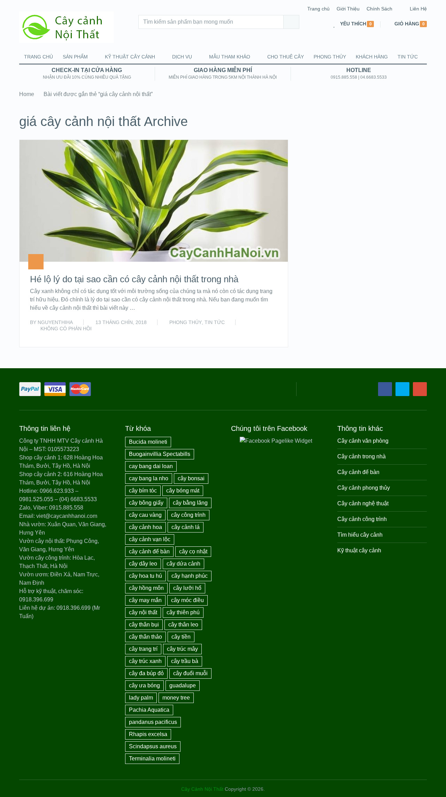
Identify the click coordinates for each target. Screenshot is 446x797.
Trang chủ (318, 8)
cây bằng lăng (190, 503)
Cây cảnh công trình (362, 519)
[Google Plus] (420, 389)
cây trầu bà (184, 661)
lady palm (141, 698)
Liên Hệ (418, 8)
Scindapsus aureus (153, 746)
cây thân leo (183, 625)
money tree (176, 698)
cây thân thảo (145, 637)
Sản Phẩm (75, 57)
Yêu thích (353, 23)
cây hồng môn (146, 588)
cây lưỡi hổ (187, 588)
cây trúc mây (182, 649)
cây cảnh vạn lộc (149, 539)
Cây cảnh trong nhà (361, 456)
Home (26, 94)
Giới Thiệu (348, 8)
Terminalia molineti (152, 759)
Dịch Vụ (182, 57)
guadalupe (182, 685)
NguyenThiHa (55, 322)
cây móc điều (187, 600)
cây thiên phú (183, 612)
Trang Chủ (38, 57)
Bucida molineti (148, 442)
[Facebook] (385, 389)
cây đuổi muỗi (190, 673)
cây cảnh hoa (145, 527)
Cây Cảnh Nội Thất (202, 789)
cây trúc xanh (145, 661)
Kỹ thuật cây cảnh (130, 57)
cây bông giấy (146, 503)
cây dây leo (143, 564)
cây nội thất (143, 612)
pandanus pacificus (153, 722)
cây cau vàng (145, 515)
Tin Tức (408, 57)
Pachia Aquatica (149, 710)
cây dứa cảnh (183, 564)
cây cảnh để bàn (149, 551)
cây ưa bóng (144, 685)
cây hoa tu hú (145, 576)
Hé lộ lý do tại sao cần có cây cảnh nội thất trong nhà (134, 279)
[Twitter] (402, 389)
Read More (262, 334)
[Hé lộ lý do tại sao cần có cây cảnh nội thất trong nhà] (154, 201)
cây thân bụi (144, 625)
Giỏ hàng (406, 23)
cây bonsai (191, 478)
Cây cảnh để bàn (358, 472)
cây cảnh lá (185, 527)
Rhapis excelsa (148, 734)
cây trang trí (143, 649)
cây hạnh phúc (189, 576)
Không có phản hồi (66, 328)
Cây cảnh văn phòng (363, 441)
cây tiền (181, 637)
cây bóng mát (182, 491)
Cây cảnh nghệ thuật (363, 503)
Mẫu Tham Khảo (229, 57)
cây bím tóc (143, 491)
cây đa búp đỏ (146, 673)
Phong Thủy (330, 57)
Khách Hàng (372, 57)
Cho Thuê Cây (285, 57)
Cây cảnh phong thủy (363, 488)
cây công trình (188, 515)
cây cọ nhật (193, 551)
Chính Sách (379, 8)
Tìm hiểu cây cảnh (360, 535)
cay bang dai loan (151, 466)
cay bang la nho (148, 478)
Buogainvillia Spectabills (159, 454)
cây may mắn (145, 600)
